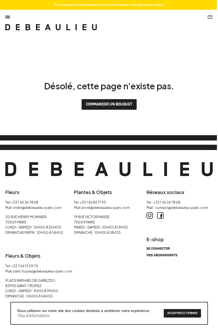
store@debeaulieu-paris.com (105, 207)
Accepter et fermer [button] (182, 313)
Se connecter (158, 248)
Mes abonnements (161, 255)
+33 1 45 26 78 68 (24, 202)
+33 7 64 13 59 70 (24, 266)
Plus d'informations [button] (34, 315)
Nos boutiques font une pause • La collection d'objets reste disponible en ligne (109, 4)
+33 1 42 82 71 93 (92, 202)
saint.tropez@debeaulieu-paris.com (42, 271)
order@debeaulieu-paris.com (37, 207)
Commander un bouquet (109, 104)
